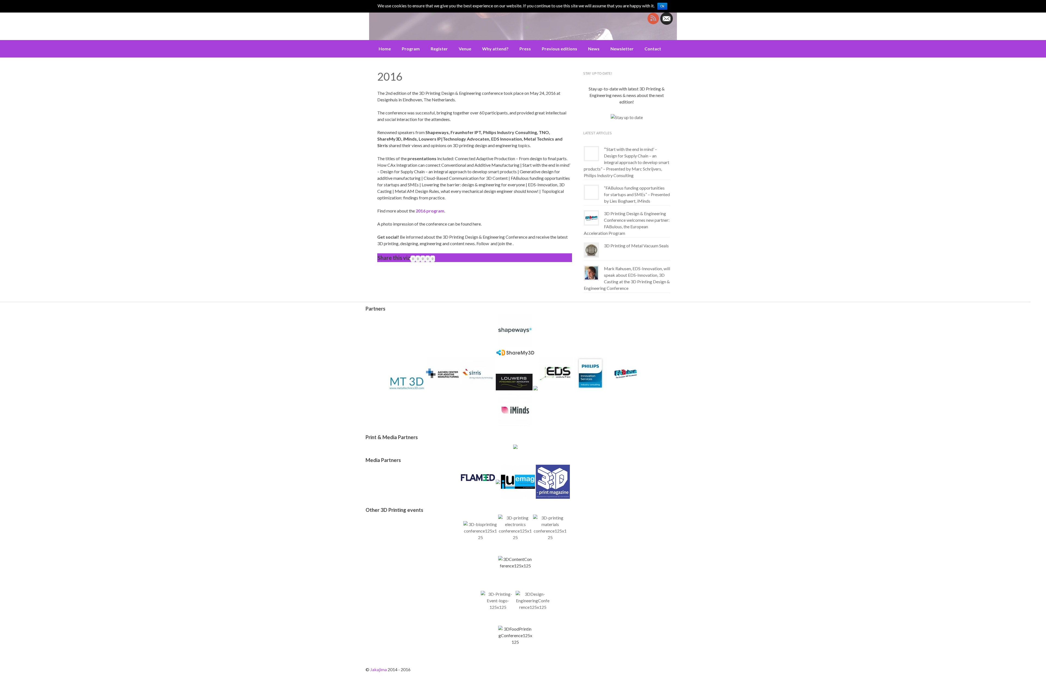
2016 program (430, 210)
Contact (652, 48)
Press (525, 48)
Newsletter (622, 48)
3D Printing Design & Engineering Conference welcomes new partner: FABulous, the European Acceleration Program (627, 223)
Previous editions (559, 48)
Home (385, 48)
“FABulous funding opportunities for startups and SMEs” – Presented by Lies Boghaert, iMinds (637, 194)
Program (411, 48)
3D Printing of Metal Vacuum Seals (636, 245)
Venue (465, 48)
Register (439, 48)
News (594, 48)
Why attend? (495, 48)
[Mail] (666, 23)
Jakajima (378, 669)
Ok (662, 6)
